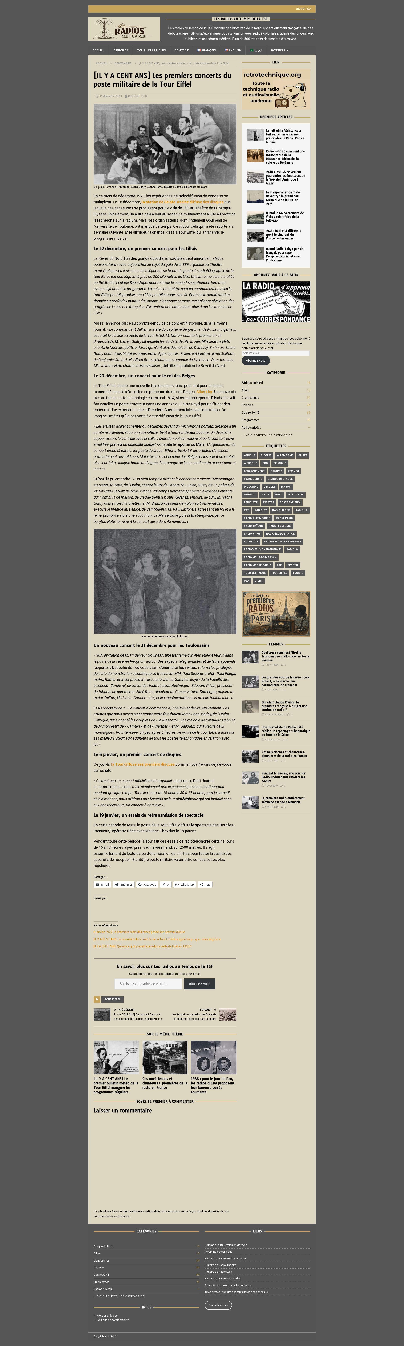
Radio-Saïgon (253, 525)
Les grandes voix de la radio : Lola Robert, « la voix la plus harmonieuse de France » (285, 681)
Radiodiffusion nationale (262, 549)
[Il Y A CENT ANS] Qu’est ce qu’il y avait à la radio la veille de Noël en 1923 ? (142, 946)
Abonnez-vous (199, 984)
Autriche (250, 463)
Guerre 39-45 (250, 412)
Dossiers (278, 50)
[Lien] (276, 107)
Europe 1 (276, 471)
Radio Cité (251, 541)
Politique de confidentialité (113, 1320)
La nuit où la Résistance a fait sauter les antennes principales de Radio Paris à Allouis (285, 136)
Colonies (247, 405)
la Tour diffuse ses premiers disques (142, 764)
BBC (265, 463)
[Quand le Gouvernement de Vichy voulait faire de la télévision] (255, 217)
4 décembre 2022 (275, 714)
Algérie (265, 455)
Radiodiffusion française (282, 541)
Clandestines (250, 397)
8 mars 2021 (271, 760)
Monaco (250, 494)
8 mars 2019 (271, 806)
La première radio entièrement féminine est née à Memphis (283, 800)
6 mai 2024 (271, 689)
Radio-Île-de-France (280, 533)
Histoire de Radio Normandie (222, 1278)
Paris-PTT (251, 502)
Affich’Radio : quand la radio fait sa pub (229, 1285)
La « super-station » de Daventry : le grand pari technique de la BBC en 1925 (283, 198)
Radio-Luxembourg (257, 518)
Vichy (259, 580)
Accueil (99, 50)
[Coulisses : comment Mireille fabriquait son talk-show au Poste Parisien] (250, 657)
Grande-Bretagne (280, 479)
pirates (268, 502)
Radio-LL (301, 510)
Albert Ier (204, 391)
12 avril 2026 (271, 665)
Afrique (249, 455)
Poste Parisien (290, 502)
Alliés (245, 390)
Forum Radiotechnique (218, 1251)
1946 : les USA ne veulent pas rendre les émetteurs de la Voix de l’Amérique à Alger (285, 177)
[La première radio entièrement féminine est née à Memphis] (250, 802)
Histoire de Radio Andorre (220, 1265)
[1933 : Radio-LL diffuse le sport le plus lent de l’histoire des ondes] (255, 235)
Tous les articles (151, 50)
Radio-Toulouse (280, 525)
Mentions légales (107, 1315)
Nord (278, 494)
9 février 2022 (272, 739)
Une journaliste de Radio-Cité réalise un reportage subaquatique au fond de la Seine (286, 731)
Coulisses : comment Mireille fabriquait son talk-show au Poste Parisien (285, 656)
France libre (253, 479)
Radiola (292, 549)
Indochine (251, 486)
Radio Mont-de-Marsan (260, 557)
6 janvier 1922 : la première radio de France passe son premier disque (139, 932)
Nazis (265, 494)
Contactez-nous (218, 1305)
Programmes (250, 420)
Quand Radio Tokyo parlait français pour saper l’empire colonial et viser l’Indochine (284, 254)
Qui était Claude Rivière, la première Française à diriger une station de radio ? (284, 706)
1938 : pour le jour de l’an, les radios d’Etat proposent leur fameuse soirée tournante (212, 1085)
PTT (246, 510)
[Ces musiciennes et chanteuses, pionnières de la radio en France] (165, 1057)
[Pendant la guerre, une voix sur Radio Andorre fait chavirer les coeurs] (250, 777)
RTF (279, 565)
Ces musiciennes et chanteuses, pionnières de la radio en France (164, 1083)
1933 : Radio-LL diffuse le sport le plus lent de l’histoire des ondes (283, 234)
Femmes (293, 471)
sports (292, 565)
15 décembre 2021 (111, 96)
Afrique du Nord (252, 382)
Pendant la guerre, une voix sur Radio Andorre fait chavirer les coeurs (284, 777)
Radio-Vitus (252, 533)
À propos (121, 50)
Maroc (286, 486)
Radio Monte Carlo (257, 565)
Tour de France (255, 572)
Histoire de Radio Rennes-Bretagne (226, 1258)
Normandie (295, 494)
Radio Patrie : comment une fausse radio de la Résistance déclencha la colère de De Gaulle (285, 157)
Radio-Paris (284, 518)
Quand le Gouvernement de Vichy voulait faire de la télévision (285, 216)
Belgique (280, 463)
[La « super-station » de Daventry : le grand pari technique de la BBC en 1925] (255, 196)
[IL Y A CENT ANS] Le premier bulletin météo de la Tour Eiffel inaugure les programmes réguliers (157, 939)
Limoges (269, 486)
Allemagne (285, 455)
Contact (181, 50)
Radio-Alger (281, 510)
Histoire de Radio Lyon (218, 1271)
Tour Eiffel (112, 999)
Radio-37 (261, 510)
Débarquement (254, 471)
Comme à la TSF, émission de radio (226, 1245)
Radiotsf (133, 96)
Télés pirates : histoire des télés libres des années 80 (236, 1292)
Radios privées (251, 427)
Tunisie (298, 572)
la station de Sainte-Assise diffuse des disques (183, 202)
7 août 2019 (271, 785)
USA (246, 580)
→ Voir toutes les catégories (267, 435)
